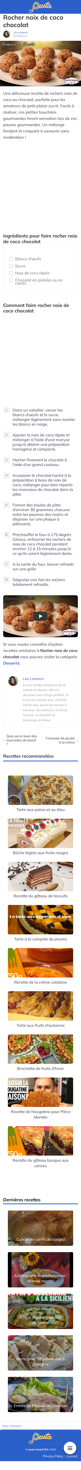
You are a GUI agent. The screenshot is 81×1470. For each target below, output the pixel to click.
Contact (72, 1456)
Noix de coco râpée (32, 273)
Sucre (20, 266)
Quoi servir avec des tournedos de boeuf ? (21, 740)
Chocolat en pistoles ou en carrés (39, 282)
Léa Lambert (20, 32)
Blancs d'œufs (28, 258)
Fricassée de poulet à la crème (60, 740)
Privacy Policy (53, 1456)
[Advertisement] (40, 184)
